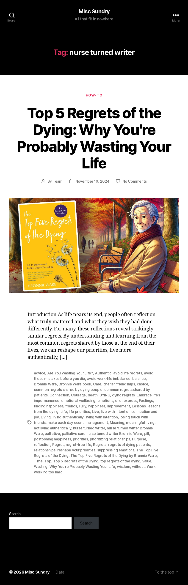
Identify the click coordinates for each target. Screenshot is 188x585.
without (138, 466)
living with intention (102, 417)
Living (46, 417)
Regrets (99, 444)
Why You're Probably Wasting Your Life (82, 466)
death (93, 395)
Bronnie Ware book (75, 384)
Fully (82, 406)
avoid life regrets (127, 373)
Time (38, 461)
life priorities (79, 411)
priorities (80, 439)
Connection (59, 395)
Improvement (118, 406)
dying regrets (123, 395)
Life (64, 411)
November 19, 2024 (92, 181)
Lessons (139, 406)
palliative (52, 433)
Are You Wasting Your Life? (70, 373)
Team (57, 181)
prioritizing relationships (110, 439)
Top (47, 461)
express (130, 400)
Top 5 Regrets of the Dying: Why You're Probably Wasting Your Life (94, 138)
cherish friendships (119, 384)
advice (39, 373)
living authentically (68, 417)
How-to (94, 95)
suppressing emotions (115, 450)
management (97, 422)
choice (142, 384)
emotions (105, 400)
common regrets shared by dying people (68, 389)
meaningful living (140, 422)
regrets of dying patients (129, 444)
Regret (58, 444)
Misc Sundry (93, 11)
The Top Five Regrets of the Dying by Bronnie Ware (113, 455)
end (118, 400)
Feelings (146, 400)
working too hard (48, 472)
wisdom (123, 466)
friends (71, 406)
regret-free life (78, 444)
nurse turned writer (89, 428)
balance (139, 378)
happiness (96, 406)
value (147, 461)
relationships (44, 450)
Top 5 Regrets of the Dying (75, 461)
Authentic (103, 373)
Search (14, 513)
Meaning (117, 422)
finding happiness (48, 406)
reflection (42, 444)
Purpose (139, 439)
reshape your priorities (76, 450)
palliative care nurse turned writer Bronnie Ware (102, 433)
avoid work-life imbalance (108, 378)
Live (95, 411)
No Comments (134, 181)
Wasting (40, 466)
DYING (105, 395)
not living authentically (52, 428)
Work (151, 466)
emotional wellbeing (78, 400)
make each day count (66, 422)
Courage (78, 395)
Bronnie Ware (45, 384)
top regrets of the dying (120, 461)
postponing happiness (52, 439)
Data (59, 572)
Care (97, 384)
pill (146, 433)
